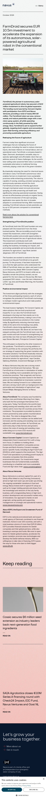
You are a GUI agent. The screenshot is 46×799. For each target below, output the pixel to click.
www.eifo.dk (8, 546)
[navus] (9, 4)
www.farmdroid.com (24, 433)
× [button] (43, 779)
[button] (23, 795)
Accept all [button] (12, 790)
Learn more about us (11, 775)
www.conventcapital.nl (32, 467)
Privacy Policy (26, 786)
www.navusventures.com (13, 505)
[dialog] (23, 788)
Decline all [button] (33, 790)
